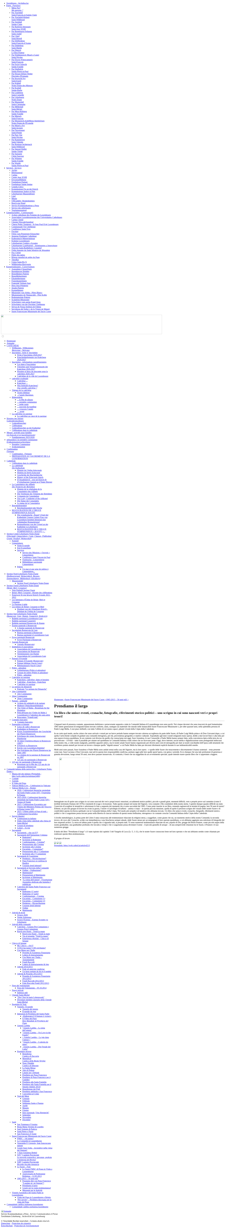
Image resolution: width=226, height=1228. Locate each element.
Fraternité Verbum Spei (21, 283)
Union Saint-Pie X (19, 262)
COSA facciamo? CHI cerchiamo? (31, 948)
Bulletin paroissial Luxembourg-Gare (27, 618)
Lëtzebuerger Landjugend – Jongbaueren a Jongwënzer (34, 245)
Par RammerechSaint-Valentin (18, 141)
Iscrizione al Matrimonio (32, 877)
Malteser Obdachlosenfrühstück (30, 705)
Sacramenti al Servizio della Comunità (33, 868)
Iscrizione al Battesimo (31, 840)
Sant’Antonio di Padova (27, 1129)
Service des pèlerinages (21, 208)
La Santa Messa (28, 1068)
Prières (20, 567)
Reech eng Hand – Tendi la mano (31, 931)
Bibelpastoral (17, 173)
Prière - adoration (19, 668)
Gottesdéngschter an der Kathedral (26, 428)
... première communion (27, 402)
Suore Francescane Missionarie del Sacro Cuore (31, 311)
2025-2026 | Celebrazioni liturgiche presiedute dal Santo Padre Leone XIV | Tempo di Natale (33, 799)
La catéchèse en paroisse (22, 414)
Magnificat (34, 1059)
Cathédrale (11, 461)
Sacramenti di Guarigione (27, 856)
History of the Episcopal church (30, 477)
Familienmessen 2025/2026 (23, 437)
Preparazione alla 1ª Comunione (35, 851)
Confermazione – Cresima (33, 896)
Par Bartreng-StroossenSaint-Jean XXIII (21, 28)
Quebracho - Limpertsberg (33, 560)
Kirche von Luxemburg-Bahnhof (30, 748)
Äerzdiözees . (17, 3)
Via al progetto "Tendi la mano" (35, 936)
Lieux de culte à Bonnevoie (28, 727)
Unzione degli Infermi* (32, 865)
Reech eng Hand (18, 203)
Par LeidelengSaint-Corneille (18, 94)
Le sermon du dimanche (22, 687)
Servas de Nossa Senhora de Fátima (26, 307)
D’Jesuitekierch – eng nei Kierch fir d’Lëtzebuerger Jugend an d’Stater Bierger (34, 481)
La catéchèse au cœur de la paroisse (32, 416)
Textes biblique (23, 393)
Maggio (25, 1108)
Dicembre (26, 1120)
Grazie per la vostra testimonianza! (36, 1188)
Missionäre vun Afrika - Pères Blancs (27, 293)
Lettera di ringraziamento (32, 955)
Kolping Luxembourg (21, 241)
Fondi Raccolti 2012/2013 (33, 981)
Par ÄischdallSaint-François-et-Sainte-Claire (24, 14)
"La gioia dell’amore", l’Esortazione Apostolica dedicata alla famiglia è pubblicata (37, 882)
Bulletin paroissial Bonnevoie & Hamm (28, 623)
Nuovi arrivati (17, 990)
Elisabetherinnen (18, 278)
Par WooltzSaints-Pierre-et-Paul (20, 164)
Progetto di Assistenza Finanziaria (36, 953)
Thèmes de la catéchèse (21, 390)
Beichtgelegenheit (19, 505)
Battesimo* (27, 837)
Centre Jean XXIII (19, 177)
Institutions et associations (22, 647)
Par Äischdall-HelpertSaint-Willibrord (20, 18)
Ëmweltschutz (7, 1226)
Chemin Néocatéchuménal (22, 222)
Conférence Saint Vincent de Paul (36, 557)
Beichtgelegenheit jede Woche (29, 508)
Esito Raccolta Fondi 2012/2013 (35, 983)
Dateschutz (5, 1223)
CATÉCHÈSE (13, 345)
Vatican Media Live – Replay (24, 788)
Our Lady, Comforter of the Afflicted (32, 498)
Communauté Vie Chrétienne (24, 227)
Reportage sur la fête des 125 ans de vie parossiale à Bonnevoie (33, 765)
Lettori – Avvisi (23, 828)
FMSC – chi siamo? (25, 1138)
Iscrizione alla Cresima (31, 847)
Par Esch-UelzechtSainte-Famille (19, 65)
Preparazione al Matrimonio (33, 875)
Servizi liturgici (18, 816)
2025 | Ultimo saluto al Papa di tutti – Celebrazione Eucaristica (32, 812)
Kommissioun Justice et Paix (23, 191)
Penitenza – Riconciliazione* (34, 858)
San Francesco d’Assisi (26, 1134)
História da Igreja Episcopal (28, 473)
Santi (14, 1122)
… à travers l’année (25, 409)
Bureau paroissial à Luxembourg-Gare (33, 635)
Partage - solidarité (19, 701)
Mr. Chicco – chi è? (25, 945)
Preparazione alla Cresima (33, 844)
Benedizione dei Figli (31, 1089)
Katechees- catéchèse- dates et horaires (33, 680)
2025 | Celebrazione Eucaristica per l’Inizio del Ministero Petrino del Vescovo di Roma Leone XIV (34, 806)
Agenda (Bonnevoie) (26, 644)
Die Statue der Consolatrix (28, 501)
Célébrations (17, 425)
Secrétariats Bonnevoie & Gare (25, 630)
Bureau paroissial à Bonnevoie (29, 633)
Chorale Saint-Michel (21, 995)
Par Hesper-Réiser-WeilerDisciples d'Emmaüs (22, 75)
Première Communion (21, 444)
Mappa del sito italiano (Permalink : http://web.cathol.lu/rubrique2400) (26, 775)
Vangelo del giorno (30, 1009)
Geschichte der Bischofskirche (29, 475)
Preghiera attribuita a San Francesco (37, 1091)
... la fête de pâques (25, 400)
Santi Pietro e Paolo (25, 1131)
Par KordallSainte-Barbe (17, 89)
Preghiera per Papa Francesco (34, 1075)
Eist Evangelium (24, 548)
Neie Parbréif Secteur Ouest (23, 590)
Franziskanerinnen (19, 281)
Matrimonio (27, 910)
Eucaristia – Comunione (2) (33, 901)
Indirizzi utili (22, 993)
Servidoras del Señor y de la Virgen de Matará (31, 309)
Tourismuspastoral (19, 210)
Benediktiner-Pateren (20, 274)
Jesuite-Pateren (18, 288)
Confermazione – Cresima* (33, 842)
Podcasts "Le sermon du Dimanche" (32, 689)
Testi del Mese (23, 1096)
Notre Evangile (23, 545)
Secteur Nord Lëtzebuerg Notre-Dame (23, 576)
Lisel (14, 196)
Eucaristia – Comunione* (32, 849)
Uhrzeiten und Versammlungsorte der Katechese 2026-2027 (32, 368)
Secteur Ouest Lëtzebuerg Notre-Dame (23, 586)
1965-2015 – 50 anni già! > (117, 699)
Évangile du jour (29, 1011)
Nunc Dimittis (30, 1064)
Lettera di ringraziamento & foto (35, 964)
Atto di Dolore (28, 1070)
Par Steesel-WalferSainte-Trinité (19, 150)
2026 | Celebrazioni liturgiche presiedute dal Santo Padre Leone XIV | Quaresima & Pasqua (33, 792)
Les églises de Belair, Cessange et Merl (28, 607)
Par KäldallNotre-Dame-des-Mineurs (22, 84)
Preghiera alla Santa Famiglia (34, 1082)
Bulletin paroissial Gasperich (24, 621)
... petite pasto (23, 404)
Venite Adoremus (24, 917)
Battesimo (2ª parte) (30, 894)
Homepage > (59, 699)
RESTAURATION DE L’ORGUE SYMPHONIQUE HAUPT (26, 511)
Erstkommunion (18, 447)
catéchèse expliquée (20, 378)
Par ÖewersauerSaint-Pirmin (18, 131)
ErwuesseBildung (19, 180)
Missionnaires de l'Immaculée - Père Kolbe (29, 295)
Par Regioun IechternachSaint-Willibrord (22, 145)
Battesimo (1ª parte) (30, 891)
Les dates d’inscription (26, 364)
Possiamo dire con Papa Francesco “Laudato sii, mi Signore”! (36, 1182)
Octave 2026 (22, 915)
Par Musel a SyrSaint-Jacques (18, 126)
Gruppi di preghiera (25, 825)
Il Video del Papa (19, 783)
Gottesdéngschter (19, 423)
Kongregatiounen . (20, 267)
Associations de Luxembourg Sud (31, 649)
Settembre (26, 1115)
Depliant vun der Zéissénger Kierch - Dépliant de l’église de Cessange (32, 610)
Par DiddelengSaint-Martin (17, 46)
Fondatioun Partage (20, 182)
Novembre (26, 1117)
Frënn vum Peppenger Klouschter (25, 234)
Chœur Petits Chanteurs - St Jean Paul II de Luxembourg (35, 224)
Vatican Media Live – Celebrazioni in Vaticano (31, 785)
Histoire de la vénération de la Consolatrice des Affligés (29, 490)
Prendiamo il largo (30, 1185)
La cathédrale (18, 466)
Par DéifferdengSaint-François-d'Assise (21, 42)
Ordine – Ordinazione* (31, 870)
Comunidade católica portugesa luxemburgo (25, 1204)
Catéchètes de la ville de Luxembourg (32, 376)
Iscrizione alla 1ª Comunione (34, 854)
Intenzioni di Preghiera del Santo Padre (33, 1014)
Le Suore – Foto (24, 1167)
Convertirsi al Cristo (30, 1094)
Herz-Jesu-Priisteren (20, 285)
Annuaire (10, 343)
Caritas (14, 175)
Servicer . (13, 168)
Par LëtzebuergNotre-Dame (18, 98)
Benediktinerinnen (19, 276)
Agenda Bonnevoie (20, 642)
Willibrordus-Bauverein (21, 264)
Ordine (25, 908)
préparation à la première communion (22, 441)
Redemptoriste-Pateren (21, 297)
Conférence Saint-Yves (21, 229)
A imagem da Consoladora (28, 496)
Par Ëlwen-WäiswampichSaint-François (22, 61)
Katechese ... (22, 383)
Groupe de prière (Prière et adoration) (32, 673)
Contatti (15, 778)
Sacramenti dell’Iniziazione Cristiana (32, 835)
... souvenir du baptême (26, 407)
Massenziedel (17, 581)
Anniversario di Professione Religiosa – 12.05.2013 (33, 1175)
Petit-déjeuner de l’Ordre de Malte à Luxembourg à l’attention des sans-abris (33, 714)
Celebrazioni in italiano (26, 818)
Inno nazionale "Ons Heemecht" (35, 1113)
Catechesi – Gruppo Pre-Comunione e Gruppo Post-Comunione (33, 928)
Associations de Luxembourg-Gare (31, 656)
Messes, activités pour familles (21, 434)
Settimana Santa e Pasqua (32, 1103)
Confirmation (12, 450)
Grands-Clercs (17, 187)
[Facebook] (60, 843)
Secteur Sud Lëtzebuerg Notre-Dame (27, 615)
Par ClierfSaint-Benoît (17, 37)
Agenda (15, 781)
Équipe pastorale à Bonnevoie (24, 625)
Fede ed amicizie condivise (33, 969)
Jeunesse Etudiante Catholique (24, 236)
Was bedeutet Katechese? (27, 386)
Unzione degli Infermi (31, 905)
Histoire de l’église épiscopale (29, 470)
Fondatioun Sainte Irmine (22, 184)
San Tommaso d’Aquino (27, 1124)
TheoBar (15, 260)
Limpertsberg (17, 543)
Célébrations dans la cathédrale (24, 430)
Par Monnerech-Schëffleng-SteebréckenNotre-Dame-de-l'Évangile (28, 122)
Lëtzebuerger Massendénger (23, 194)
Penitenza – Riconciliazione (33, 903)
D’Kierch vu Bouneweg (27, 745)
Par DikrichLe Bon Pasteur (18, 51)
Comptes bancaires (19, 720)
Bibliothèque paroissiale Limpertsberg (32, 563)
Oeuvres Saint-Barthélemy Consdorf (27, 248)
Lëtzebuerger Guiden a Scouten (25, 243)
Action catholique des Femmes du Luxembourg (31, 215)
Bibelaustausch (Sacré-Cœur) (29, 665)
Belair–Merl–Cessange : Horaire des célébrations (32, 593)
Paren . (13, 5)
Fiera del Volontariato (21, 985)
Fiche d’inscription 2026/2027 (29, 355)
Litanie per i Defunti (30, 1073)
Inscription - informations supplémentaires (29, 362)
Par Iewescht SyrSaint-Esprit (19, 79)
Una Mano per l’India (26, 950)
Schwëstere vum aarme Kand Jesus (26, 302)
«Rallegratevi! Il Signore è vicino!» (36, 1016)
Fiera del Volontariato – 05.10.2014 (31, 988)
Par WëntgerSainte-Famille (17, 159)
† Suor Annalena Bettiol (27, 1153)
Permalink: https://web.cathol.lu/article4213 (72, 845)
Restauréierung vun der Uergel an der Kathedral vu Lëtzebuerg (32, 525)
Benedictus (30, 1055)
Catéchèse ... (22, 381)
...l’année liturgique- (25, 395)
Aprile (25, 1105)
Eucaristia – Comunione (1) (33, 898)
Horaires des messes (15, 419)
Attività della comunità (21, 924)
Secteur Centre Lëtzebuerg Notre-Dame (29, 536)
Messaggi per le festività (32, 1190)
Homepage (11, 341)
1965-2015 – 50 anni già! (27, 1178)
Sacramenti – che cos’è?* (27, 833)
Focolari (15, 231)
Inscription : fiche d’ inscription (25, 353)
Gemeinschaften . (19, 213)
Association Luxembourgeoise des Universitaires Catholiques (37, 217)
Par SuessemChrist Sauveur (18, 155)
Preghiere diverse (24, 1051)
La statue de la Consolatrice (28, 503)
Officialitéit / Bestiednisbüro (23, 201)
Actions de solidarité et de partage (31, 703)
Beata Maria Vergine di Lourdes (30, 1127)
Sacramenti (16, 830)
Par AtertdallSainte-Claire (17, 23)
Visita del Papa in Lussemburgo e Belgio (34, 1197)
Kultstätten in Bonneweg (27, 729)
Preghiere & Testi (19, 1004)
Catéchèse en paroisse (21, 677)
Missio (14, 198)
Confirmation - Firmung (22, 454)
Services (20, 550)
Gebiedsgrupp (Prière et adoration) (31, 670)
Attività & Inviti (18, 913)
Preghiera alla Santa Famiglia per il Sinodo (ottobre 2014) (36, 1085)
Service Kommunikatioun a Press (25, 205)
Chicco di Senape (19, 943)
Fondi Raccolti (28, 962)
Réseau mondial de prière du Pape (26, 257)
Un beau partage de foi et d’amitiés (36, 971)
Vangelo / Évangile (25, 1007)
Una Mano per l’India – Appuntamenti (32, 958)
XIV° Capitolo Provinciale (34, 1157)
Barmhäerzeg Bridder (20, 271)
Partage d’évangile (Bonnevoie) (30, 661)
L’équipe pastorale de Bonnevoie (30, 628)
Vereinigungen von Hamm (28, 654)
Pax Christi (16, 253)
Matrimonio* (27, 873)
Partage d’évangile (19, 658)
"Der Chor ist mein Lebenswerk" (30, 997)
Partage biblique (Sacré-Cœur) (29, 663)
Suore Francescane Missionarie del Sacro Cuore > (85, 699)
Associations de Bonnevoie (28, 651)
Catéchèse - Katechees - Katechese (31, 682)
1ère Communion (19, 691)
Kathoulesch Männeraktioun (23, 238)
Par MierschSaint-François (17, 117)
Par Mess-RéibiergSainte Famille (19, 112)
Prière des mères (18, 255)
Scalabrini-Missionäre (20, 300)
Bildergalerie (17, 397)
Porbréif (15, 541)
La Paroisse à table (19, 604)
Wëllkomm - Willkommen (22, 349)
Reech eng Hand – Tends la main (36, 934)
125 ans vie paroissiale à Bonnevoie (32, 760)
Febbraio (26, 1101)
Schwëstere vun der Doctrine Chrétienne (28, 304)
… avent (20, 411)
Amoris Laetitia (23, 1025)
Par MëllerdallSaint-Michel (17, 108)
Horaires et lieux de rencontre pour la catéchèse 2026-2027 (32, 372)
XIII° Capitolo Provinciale (28, 1163)
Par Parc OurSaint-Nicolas (17, 136)
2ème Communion (19, 696)
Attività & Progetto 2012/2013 (29, 974)
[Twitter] (58, 843)
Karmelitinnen (17, 290)
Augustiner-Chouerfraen (22, 269)
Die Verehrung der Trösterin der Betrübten (34, 494)
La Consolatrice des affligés (23, 485)
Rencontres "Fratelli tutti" (27, 717)
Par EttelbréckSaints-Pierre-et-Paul (20, 70)
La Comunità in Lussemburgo (29, 1141)
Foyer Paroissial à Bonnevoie (29, 640)
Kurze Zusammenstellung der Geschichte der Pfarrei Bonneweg (34, 732)
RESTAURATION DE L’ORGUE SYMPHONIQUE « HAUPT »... (31, 530)
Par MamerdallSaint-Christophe (18, 103)
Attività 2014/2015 (25, 967)
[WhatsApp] (55, 843)
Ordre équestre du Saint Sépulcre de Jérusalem (31, 250)
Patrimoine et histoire (20, 724)
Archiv (14, 170)
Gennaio (25, 1098)
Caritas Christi (17, 220)
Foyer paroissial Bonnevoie (23, 637)
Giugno (25, 1110)
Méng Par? (17, 9)
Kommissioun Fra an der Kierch (25, 189)
